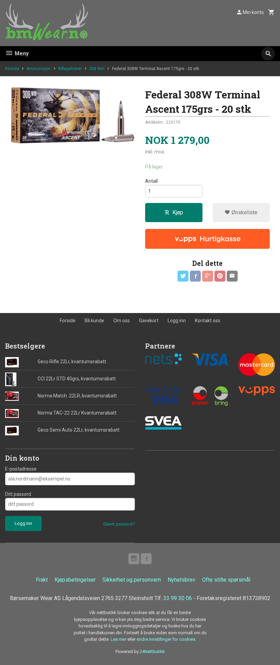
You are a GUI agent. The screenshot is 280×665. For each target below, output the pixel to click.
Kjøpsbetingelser (75, 579)
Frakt (42, 579)
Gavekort (148, 320)
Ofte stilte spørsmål (226, 579)
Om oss (121, 320)
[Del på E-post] (232, 276)
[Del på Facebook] (195, 276)
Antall (151, 181)
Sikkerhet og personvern (131, 579)
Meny (21, 53)
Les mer (119, 639)
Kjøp (177, 212)
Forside (12, 68)
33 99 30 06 (177, 598)
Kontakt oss (207, 320)
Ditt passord (18, 494)
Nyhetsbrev (181, 579)
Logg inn (177, 320)
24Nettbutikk (152, 651)
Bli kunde (94, 320)
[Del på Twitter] (183, 276)
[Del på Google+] (207, 276)
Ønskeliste (243, 212)
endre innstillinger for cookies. (166, 639)
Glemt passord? (119, 524)
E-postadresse (21, 469)
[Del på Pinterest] (219, 276)
